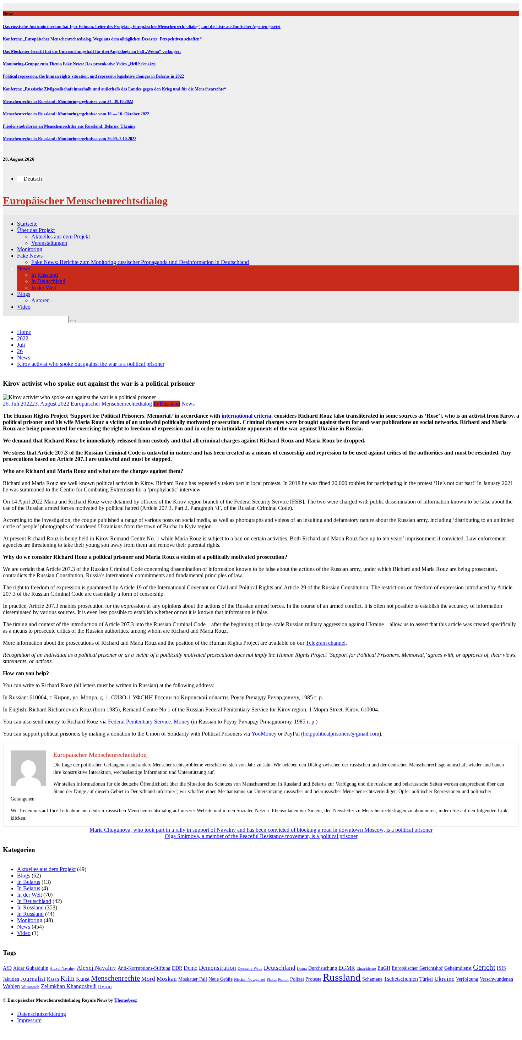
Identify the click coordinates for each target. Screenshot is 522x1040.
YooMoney (264, 734)
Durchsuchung (322, 968)
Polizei (297, 979)
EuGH (383, 968)
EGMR (346, 968)
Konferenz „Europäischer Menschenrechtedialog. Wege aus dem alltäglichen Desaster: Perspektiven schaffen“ (102, 39)
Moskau (167, 978)
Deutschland (279, 967)
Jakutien (11, 979)
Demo (190, 968)
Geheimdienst (458, 968)
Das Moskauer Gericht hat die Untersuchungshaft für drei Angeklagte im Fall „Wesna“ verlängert (92, 51)
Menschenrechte (115, 978)
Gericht (484, 967)
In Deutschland (48, 281)
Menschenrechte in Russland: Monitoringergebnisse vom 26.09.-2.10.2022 (69, 138)
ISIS (501, 968)
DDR (177, 968)
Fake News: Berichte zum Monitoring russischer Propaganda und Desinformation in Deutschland (140, 262)
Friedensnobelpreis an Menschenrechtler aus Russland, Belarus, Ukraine (69, 126)
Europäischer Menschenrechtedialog (111, 404)
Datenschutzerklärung (41, 1014)
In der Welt (43, 288)
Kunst (82, 979)
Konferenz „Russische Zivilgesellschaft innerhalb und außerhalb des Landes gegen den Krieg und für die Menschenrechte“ (114, 89)
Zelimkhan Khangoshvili (69, 986)
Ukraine (444, 978)
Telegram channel (326, 643)
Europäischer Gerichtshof (417, 968)
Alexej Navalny (96, 967)
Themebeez (125, 1000)
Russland (342, 977)
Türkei (426, 979)
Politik (283, 979)
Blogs (23, 294)
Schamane (372, 979)
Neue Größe (220, 979)
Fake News (30, 256)
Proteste (313, 979)
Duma (302, 968)
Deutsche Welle (250, 968)
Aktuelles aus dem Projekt (60, 236)
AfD (7, 968)
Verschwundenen (496, 979)
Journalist (33, 978)
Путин (105, 986)
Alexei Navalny (62, 968)
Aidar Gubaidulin (30, 968)
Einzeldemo (366, 968)
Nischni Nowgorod (249, 979)
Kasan (53, 979)
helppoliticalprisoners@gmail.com (341, 734)
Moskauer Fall (192, 979)
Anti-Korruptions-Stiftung (144, 968)
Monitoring (29, 249)
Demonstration (217, 967)
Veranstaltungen (49, 243)
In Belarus (28, 882)
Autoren (40, 300)
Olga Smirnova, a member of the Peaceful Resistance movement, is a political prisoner (261, 836)
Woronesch (30, 987)
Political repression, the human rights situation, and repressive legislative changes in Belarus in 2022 (93, 76)
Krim (67, 978)
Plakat (272, 979)
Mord (148, 978)
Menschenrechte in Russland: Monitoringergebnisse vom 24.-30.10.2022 (68, 101)
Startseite (27, 224)
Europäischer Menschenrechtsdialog (85, 201)
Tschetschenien (401, 979)
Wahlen (11, 986)
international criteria (246, 416)
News (23, 268)
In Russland (44, 275)
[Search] (73, 321)
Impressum (29, 1020)
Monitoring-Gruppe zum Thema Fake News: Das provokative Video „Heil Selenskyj (79, 63)
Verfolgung (467, 979)
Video (24, 307)
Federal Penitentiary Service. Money (149, 722)
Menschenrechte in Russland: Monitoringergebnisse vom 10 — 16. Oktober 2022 (76, 113)
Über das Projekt (36, 230)
